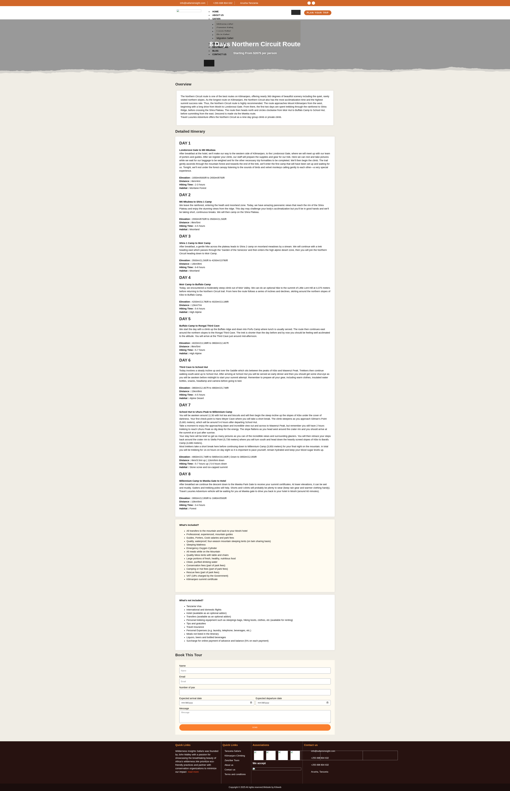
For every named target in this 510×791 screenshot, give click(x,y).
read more (193, 772)
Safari (216, 19)
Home (215, 12)
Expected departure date (269, 698)
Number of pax (187, 687)
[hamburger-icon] (296, 12)
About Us (218, 15)
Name (182, 665)
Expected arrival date (190, 698)
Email (182, 676)
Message (184, 708)
